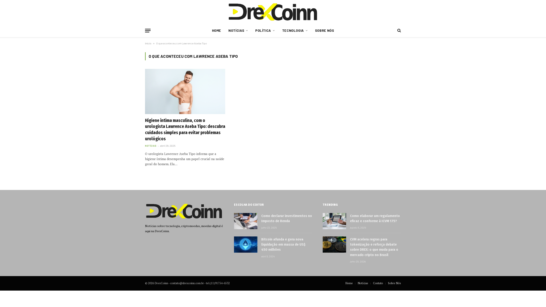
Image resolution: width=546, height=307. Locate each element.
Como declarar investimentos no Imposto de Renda (286, 218)
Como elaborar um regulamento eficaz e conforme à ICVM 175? (375, 218)
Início (148, 43)
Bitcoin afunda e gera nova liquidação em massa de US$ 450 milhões (283, 244)
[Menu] (148, 30)
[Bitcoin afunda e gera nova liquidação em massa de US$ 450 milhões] (245, 244)
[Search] (398, 30)
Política (263, 30)
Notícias (236, 30)
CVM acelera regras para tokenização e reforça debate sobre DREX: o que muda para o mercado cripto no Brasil (374, 247)
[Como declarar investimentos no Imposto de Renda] (245, 221)
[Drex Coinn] (273, 11)
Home (216, 30)
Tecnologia (293, 30)
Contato (378, 283)
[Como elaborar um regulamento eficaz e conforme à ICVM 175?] (334, 221)
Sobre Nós (324, 30)
